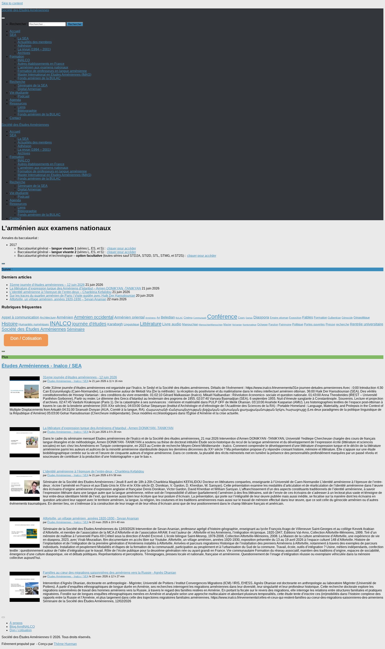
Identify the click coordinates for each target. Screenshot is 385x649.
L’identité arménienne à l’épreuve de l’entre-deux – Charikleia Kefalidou (60, 292)
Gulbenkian (334, 317)
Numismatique (249, 324)
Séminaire (76, 329)
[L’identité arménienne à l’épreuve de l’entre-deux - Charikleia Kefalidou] (25, 499)
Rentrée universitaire (366, 324)
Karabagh (115, 324)
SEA (13, 35)
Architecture (48, 317)
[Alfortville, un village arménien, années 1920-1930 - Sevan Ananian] (25, 546)
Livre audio (171, 324)
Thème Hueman (65, 644)
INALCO (24, 60)
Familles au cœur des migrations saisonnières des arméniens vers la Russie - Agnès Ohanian (109, 572)
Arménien (65, 317)
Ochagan (262, 324)
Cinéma (188, 317)
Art (158, 317)
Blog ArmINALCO (22, 626)
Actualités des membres (35, 42)
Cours (241, 317)
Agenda (15, 100)
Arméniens (150, 318)
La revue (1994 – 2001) (34, 49)
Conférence (222, 316)
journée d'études (89, 323)
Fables (307, 317)
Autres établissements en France (41, 63)
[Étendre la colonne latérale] (3, 263)
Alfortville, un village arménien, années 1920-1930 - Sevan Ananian (91, 518)
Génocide (347, 317)
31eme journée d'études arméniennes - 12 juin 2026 (80, 377)
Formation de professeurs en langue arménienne (52, 71)
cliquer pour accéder (121, 248)
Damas (249, 318)
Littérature (150, 323)
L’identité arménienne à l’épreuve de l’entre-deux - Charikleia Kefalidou (93, 471)
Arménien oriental (129, 317)
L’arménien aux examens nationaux (43, 67)
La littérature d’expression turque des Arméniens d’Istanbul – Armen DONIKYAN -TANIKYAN (75, 288)
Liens (21, 107)
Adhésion (24, 45)
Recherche (17, 82)
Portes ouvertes (314, 324)
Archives (24, 53)
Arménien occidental (93, 317)
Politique (297, 324)
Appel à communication (20, 317)
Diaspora (261, 317)
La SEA (23, 38)
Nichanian (237, 324)
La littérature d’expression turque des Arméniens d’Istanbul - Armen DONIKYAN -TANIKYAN (108, 428)
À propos (16, 623)
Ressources (18, 103)
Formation (17, 56)
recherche (342, 324)
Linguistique (131, 324)
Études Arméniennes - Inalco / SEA (42, 365)
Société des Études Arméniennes (25, 10)
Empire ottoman (279, 317)
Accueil (15, 31)
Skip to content (12, 3)
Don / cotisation (21, 630)
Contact (15, 118)
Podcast (23, 96)
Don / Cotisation (26, 338)
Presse (330, 324)
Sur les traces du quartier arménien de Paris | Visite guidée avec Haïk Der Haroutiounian (72, 295)
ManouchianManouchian (211, 324)
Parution (273, 324)
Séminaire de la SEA (33, 85)
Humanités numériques (33, 324)
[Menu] (3, 18)
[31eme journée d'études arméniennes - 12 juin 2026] (25, 405)
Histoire (10, 323)
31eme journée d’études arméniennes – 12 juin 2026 (47, 284)
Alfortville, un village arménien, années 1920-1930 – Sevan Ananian (58, 299)
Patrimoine (285, 324)
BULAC (179, 318)
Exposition (295, 317)
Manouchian (190, 324)
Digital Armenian (29, 89)
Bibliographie (27, 110)
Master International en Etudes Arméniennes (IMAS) (54, 74)
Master (227, 324)
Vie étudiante (19, 92)
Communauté (199, 318)
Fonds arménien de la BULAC (39, 78)
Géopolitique (362, 317)
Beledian (168, 317)
